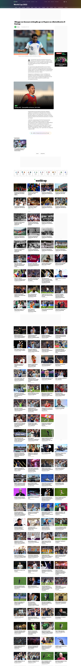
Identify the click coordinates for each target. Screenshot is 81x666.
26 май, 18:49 (43, 194)
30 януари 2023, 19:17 (44, 283)
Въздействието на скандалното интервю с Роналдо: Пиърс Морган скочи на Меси (33, 410)
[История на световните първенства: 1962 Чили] (33, 231)
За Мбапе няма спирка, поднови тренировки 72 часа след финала (33, 424)
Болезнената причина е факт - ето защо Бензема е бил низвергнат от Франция (19, 395)
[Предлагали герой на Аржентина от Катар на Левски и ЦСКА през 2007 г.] (20, 536)
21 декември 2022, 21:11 (45, 411)
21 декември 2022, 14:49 (17, 427)
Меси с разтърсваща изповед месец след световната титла (32, 295)
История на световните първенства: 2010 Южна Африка (19, 193)
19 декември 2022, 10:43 (45, 650)
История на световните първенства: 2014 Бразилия (61, 250)
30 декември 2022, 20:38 (17, 351)
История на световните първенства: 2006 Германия (33, 193)
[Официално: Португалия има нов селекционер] (61, 304)
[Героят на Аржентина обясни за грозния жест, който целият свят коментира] (33, 626)
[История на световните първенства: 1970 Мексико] (47, 217)
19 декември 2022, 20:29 (17, 530)
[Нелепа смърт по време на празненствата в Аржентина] (20, 641)
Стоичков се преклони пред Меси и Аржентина (61, 662)
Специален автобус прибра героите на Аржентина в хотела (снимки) (19, 632)
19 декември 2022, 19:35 (31, 543)
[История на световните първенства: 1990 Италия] (20, 201)
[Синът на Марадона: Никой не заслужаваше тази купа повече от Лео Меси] (61, 522)
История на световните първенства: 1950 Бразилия (47, 250)
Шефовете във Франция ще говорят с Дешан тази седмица (47, 571)
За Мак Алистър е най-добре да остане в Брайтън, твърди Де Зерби (33, 336)
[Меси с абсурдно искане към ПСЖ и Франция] (61, 373)
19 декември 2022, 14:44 (17, 605)
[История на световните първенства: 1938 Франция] (33, 244)
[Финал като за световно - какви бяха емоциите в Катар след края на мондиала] (47, 641)
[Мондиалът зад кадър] (61, 403)
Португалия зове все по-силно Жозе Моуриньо (47, 365)
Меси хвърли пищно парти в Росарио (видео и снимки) (19, 350)
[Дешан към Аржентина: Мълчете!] (47, 612)
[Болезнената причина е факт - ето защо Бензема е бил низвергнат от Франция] (20, 388)
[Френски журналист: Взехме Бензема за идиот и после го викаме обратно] (20, 330)
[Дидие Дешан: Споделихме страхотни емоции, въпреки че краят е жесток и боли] (47, 507)
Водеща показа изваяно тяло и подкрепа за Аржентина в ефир (33, 365)
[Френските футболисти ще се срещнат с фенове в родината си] (20, 581)
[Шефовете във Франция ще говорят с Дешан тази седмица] (47, 565)
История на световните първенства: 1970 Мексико (47, 223)
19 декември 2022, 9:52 (31, 663)
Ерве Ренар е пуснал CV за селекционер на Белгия (19, 310)
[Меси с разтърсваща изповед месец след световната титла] (33, 289)
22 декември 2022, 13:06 (45, 396)
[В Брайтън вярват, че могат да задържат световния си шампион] (20, 522)
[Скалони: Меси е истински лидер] (61, 273)
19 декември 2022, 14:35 (31, 606)
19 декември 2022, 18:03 (31, 558)
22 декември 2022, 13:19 (31, 395)
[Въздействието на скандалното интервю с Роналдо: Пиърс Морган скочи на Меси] (33, 403)
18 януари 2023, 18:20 (30, 297)
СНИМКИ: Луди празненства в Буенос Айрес (61, 647)
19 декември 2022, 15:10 (31, 588)
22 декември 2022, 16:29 (17, 367)
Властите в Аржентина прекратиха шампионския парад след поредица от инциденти (19, 455)
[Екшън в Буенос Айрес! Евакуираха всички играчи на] (33, 478)
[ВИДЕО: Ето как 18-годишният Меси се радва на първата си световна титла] (33, 373)
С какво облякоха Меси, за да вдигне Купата (19, 662)
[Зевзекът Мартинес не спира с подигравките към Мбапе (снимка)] (20, 463)
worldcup (41, 180)
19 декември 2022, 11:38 (58, 633)
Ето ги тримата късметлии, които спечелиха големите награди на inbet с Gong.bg (33, 604)
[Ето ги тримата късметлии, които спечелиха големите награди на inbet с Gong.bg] (33, 597)
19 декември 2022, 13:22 (31, 620)
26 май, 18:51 (29, 195)
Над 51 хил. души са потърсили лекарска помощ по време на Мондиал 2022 (20, 279)
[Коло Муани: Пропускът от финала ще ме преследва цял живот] (33, 273)
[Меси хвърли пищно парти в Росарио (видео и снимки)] (20, 344)
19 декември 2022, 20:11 (45, 530)
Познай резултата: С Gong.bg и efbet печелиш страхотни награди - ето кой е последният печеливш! (47, 588)
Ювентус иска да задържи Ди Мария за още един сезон (33, 513)
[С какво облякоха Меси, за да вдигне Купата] (20, 656)
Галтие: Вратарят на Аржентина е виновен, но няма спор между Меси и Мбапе (60, 351)
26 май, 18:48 (57, 194)
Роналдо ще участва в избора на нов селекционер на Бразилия (19, 295)
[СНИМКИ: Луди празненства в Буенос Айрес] (61, 641)
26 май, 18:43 (16, 225)
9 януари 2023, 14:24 (58, 311)
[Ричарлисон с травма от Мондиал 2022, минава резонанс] (47, 418)
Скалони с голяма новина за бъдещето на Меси (33, 662)
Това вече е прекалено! (19, 617)
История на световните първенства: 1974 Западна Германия (33, 223)
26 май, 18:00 (29, 238)
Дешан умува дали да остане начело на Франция (33, 542)
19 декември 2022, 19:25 (45, 544)
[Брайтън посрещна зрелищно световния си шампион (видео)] (47, 330)
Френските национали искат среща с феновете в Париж (33, 618)
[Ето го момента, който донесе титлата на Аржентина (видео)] (47, 656)
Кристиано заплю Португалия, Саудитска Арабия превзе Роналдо (60, 394)
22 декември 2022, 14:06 (45, 380)
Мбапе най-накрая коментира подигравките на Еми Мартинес (47, 350)
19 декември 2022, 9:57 (17, 663)
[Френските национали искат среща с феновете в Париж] (33, 612)
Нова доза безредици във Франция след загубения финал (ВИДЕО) (33, 647)
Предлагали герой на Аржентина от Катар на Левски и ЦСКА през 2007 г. (19, 542)
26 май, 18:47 (16, 208)
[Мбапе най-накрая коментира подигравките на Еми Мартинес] (47, 344)
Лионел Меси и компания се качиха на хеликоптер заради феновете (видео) (47, 484)
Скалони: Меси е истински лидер (60, 279)
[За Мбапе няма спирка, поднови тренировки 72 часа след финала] (33, 418)
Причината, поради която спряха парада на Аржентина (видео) (60, 454)
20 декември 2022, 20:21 (58, 500)
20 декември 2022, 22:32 (17, 486)
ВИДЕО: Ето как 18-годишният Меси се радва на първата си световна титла (33, 380)
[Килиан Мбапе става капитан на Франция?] (61, 478)
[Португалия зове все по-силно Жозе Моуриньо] (47, 359)
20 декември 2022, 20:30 (45, 501)
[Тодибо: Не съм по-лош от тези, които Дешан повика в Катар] (47, 289)
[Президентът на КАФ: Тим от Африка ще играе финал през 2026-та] (47, 403)
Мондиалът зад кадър (59, 408)
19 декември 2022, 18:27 (17, 558)
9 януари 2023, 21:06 (30, 312)
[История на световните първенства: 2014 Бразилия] (61, 244)
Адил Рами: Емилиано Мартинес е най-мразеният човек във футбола (19, 409)
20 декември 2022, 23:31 (45, 471)
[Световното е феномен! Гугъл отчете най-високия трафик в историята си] (33, 550)
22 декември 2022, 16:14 (31, 367)
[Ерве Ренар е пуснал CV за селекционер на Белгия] (20, 304)
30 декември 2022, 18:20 (31, 352)
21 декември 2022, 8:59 (31, 456)
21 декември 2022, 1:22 (17, 471)
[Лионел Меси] (61, 536)
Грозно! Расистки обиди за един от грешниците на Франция (60, 556)
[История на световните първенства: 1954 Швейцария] (20, 244)
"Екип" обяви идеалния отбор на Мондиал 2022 (60, 632)
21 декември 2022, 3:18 (58, 456)
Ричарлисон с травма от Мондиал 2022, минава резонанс (47, 424)
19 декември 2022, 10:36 (58, 648)
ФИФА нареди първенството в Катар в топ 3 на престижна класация (60, 588)
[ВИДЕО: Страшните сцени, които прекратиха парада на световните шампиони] (20, 478)
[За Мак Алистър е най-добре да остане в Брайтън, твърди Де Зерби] (33, 330)
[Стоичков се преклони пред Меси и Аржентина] (61, 656)
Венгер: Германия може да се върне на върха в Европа (19, 498)
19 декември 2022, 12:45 (17, 634)
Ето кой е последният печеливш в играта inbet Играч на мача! (47, 603)
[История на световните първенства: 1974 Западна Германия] (33, 217)
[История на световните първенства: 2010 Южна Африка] (20, 187)
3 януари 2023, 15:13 (30, 338)
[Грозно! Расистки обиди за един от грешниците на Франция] (61, 550)
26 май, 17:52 (16, 252)
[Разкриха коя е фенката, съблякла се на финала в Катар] (33, 448)
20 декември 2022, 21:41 (58, 485)
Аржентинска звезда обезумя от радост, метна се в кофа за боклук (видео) (47, 632)
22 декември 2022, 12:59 (58, 396)
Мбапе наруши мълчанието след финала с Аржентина (60, 603)
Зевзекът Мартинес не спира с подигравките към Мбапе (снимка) (19, 469)
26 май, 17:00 (57, 251)
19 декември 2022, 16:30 (45, 573)
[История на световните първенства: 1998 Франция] (47, 187)
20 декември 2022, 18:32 (45, 516)
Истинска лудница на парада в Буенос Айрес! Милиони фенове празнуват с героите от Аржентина (20, 514)
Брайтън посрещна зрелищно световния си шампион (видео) (46, 336)
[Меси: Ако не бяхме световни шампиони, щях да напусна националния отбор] (20, 258)
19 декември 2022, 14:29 (45, 605)
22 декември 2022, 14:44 (17, 381)
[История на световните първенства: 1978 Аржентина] (20, 217)
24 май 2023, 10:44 (44, 265)
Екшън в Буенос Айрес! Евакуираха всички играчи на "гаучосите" (33, 484)
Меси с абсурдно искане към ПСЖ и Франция (61, 379)
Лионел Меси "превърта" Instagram (60, 542)
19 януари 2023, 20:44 (17, 297)
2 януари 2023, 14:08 (44, 338)
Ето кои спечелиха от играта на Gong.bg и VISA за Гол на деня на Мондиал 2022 (20, 556)
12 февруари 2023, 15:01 (17, 281)
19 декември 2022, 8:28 (58, 663)
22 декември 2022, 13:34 (58, 380)
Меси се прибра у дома (46, 453)
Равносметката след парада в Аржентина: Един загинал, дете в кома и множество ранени (19, 440)
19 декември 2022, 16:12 (58, 575)
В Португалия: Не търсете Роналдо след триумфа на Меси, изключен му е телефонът (19, 425)
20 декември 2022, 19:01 (31, 515)
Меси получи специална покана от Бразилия (60, 469)
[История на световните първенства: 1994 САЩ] (61, 187)
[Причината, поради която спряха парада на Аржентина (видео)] (61, 448)
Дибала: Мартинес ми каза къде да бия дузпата (33, 394)
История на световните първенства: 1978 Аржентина (19, 223)
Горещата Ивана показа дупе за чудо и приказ (47, 264)
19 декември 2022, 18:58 (58, 543)
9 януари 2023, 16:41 (44, 311)
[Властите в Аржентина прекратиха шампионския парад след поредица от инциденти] (20, 448)
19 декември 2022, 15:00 (45, 591)
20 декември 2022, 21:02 (17, 499)
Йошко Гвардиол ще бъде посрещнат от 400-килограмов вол (60, 498)
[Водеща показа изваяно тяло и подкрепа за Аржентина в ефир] (33, 359)
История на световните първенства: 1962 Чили (33, 237)
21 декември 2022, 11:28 (17, 442)
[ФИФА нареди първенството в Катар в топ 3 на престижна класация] (61, 581)
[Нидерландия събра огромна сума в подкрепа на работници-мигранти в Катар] (47, 550)
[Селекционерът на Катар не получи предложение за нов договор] (61, 330)
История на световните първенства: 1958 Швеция (47, 237)
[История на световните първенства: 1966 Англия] (20, 231)
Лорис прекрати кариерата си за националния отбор (32, 310)
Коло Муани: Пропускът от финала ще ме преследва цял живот (33, 279)
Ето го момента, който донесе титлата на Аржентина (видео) (46, 662)
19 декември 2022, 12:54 (45, 619)
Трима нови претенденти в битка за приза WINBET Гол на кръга (61, 65)
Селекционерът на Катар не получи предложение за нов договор (60, 336)
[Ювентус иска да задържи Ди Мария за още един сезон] (33, 507)
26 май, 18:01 (16, 238)
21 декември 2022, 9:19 (45, 441)
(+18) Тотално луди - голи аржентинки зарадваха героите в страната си (19, 379)
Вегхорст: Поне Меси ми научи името (60, 365)
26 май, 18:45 (43, 208)
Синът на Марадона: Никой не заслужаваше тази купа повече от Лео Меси (60, 528)
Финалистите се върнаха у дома (33, 498)
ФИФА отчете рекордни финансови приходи (60, 264)
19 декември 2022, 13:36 (58, 604)
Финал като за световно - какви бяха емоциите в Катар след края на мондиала (47, 648)
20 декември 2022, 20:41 (31, 499)
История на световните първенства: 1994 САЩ (60, 193)
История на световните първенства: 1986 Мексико (60, 207)
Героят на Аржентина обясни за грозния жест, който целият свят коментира (33, 633)
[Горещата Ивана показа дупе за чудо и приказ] (47, 258)
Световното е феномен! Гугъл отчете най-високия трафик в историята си (33, 556)
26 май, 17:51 (29, 251)
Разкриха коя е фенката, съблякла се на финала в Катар (33, 454)
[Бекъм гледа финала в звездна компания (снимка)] (33, 581)
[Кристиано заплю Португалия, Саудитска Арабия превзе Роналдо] (61, 388)
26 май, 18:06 (43, 224)
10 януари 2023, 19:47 (17, 311)
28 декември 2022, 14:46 (58, 353)
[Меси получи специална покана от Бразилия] (61, 463)
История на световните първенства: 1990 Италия (19, 207)
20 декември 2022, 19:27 (17, 516)
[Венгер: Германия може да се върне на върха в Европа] (20, 492)
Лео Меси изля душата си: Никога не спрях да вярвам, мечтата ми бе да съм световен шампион (47, 499)
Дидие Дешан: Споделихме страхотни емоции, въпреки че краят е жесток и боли (47, 514)
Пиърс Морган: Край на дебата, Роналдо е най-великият (46, 542)
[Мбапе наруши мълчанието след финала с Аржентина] (61, 597)
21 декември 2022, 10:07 (31, 441)
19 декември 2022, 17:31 (17, 572)
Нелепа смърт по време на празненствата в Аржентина (19, 647)
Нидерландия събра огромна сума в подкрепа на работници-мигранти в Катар (47, 557)
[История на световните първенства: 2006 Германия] (33, 187)
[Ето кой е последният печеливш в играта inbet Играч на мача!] (47, 597)
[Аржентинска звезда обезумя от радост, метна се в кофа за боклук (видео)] (47, 626)
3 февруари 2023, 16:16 (31, 281)
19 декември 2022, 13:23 (17, 618)
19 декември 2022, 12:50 (58, 619)
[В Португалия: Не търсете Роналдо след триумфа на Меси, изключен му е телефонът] (20, 418)
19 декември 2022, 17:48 (45, 559)
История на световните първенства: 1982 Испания (47, 207)
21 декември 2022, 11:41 (45, 426)
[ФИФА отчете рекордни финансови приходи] (61, 258)
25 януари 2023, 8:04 (58, 280)
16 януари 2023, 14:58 (44, 297)
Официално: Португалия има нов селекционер (60, 310)
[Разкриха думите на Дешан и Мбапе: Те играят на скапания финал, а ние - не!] (47, 433)
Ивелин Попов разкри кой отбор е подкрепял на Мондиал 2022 (19, 603)
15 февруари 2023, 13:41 (58, 265)
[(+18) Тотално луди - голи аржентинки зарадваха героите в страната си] (20, 373)
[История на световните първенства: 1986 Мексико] (61, 201)
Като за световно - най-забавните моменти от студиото (60, 513)
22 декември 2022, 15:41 (45, 366)
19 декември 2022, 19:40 (17, 544)
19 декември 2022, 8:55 (45, 664)
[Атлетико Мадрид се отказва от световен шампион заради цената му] (33, 344)
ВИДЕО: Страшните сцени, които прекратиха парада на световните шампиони (19, 484)
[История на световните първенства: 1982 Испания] (47, 201)
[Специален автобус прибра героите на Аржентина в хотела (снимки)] (20, 626)
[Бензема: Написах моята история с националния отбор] (33, 565)
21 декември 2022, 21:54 (31, 412)
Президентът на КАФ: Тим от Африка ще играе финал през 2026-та (47, 409)
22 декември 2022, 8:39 (17, 411)
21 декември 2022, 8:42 (45, 454)
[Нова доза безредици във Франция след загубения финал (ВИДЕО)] (33, 641)
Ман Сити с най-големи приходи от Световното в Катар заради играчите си (33, 264)
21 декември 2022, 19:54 (58, 409)
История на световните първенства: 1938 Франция (33, 250)
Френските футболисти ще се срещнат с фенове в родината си (19, 587)
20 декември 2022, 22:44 (58, 470)
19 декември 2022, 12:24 (31, 635)
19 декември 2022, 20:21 (31, 530)
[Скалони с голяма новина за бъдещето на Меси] (33, 656)
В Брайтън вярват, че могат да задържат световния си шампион (19, 528)
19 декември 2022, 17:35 (58, 558)
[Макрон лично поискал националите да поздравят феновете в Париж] (47, 463)
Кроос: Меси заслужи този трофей (19, 571)
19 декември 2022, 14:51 (58, 590)
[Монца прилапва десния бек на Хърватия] (47, 304)
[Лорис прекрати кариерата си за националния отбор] (33, 304)
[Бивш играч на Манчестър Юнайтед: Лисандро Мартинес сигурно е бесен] (47, 388)
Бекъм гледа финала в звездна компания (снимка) (33, 587)
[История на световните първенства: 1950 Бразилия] (47, 244)
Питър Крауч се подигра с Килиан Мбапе (60, 618)
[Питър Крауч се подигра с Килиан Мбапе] (61, 612)
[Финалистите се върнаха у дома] (33, 492)
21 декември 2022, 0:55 (31, 472)
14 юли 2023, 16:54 (16, 267)
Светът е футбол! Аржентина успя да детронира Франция (46, 528)
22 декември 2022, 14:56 (58, 366)
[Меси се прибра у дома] (47, 448)
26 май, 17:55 (43, 238)
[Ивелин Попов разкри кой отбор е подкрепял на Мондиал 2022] (20, 597)
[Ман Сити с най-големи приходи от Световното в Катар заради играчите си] (33, 258)
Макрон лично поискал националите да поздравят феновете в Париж (47, 469)
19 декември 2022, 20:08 (58, 530)
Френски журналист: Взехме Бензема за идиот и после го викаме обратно (19, 336)
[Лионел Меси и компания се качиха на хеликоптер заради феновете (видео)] (47, 478)
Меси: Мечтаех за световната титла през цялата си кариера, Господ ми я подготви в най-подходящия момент (47, 280)
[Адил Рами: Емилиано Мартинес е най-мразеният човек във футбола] (20, 403)
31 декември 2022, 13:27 (58, 338)
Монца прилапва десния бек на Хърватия (47, 310)
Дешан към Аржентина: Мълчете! (46, 618)
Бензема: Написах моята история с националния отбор (33, 571)
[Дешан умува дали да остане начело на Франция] (33, 536)
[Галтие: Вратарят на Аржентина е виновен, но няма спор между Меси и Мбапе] (61, 344)
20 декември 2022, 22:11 (45, 486)
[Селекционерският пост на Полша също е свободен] (47, 373)
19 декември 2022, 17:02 (31, 573)
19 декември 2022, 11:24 (17, 649)
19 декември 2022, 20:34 (58, 515)
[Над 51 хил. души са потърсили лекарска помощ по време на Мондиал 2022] (20, 273)
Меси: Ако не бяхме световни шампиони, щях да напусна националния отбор (19, 265)
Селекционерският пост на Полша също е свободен (47, 379)
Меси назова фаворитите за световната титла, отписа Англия (19, 149)
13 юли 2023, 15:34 (30, 266)
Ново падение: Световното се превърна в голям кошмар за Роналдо (33, 439)
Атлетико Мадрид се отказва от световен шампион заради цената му (33, 350)
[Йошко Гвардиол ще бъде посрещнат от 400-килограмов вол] (61, 492)
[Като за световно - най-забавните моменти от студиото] (61, 507)
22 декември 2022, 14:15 (31, 382)
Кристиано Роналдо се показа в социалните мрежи (18, 365)
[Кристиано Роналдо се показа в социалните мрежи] (20, 359)
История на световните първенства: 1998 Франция (47, 193)
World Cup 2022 (20, 4)
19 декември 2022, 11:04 (31, 649)
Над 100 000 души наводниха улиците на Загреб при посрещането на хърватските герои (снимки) (60, 572)
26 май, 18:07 (29, 225)
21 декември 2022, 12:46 (31, 426)
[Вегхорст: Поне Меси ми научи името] (61, 359)
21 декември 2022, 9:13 (17, 457)
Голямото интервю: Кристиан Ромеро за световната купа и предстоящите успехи (60, 296)
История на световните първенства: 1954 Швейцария (19, 250)
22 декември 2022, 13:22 (17, 397)
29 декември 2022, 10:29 (45, 352)
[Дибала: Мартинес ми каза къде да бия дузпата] (33, 388)
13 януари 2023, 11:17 (58, 298)
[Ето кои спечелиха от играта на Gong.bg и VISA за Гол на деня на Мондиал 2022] (20, 550)
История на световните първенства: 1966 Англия (19, 237)
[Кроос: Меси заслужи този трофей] (20, 565)
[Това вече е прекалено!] (20, 612)
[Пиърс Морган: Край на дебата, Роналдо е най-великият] (47, 536)
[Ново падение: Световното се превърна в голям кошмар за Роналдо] (33, 433)
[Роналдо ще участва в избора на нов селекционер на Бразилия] (20, 289)
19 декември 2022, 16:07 (17, 589)
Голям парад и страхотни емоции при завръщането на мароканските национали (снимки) (33, 470)
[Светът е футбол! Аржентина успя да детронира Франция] (47, 522)
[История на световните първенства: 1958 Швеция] (47, 231)
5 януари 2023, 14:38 (17, 338)
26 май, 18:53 (16, 195)
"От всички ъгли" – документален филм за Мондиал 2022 (32, 528)
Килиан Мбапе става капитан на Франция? (59, 484)
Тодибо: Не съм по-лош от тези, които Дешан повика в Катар (47, 295)
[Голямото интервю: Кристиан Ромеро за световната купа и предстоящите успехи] (61, 289)
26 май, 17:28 (43, 251)
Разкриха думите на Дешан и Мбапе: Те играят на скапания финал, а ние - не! (47, 439)
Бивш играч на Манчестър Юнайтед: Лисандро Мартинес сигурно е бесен (47, 394)
